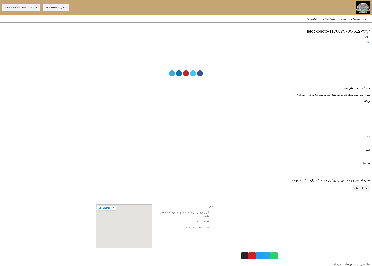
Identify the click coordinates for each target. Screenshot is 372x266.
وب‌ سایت (365, 163)
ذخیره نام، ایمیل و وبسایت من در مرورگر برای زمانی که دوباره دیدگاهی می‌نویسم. (330, 180)
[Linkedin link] (179, 73)
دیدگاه (366, 101)
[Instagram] (244, 255)
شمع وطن (349, 264)
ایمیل (366, 150)
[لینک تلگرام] (172, 73)
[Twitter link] (193, 73)
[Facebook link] (200, 73)
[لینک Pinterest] (186, 73)
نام (368, 136)
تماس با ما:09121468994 (56, 7)
